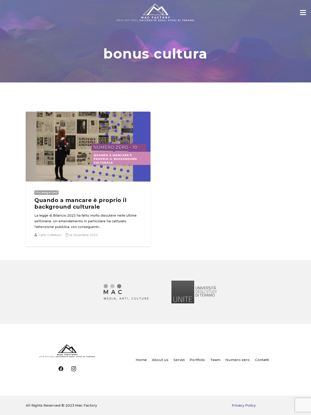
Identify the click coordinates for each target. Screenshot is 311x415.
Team (215, 360)
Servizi (179, 360)
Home (141, 360)
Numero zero (237, 360)
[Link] (156, 12)
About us (160, 360)
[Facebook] (61, 369)
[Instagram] (73, 369)
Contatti (262, 360)
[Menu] (303, 12)
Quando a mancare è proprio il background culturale (80, 203)
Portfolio (197, 360)
